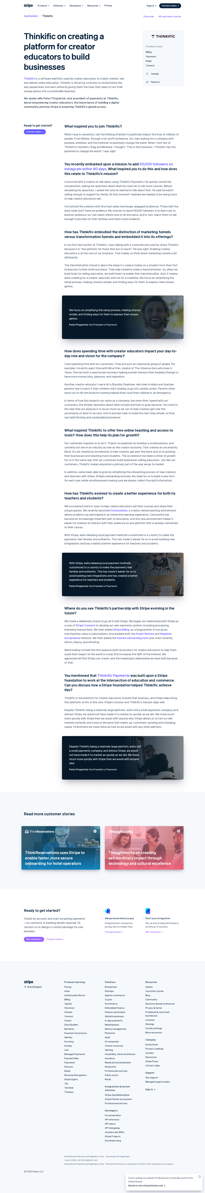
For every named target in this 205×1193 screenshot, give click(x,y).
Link (66, 1049)
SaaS (107, 1037)
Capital (68, 1003)
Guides (149, 986)
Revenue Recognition (75, 1075)
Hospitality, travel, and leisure (120, 1054)
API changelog (112, 1127)
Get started (33, 939)
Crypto (68, 1020)
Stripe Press (151, 1061)
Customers (31, 16)
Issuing (68, 1045)
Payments (69, 1062)
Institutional (151, 1044)
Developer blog (113, 1140)
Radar (67, 1070)
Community (151, 999)
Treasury (69, 1091)
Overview (148, 16)
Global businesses (114, 1016)
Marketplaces (112, 1024)
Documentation (113, 1115)
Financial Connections (75, 1033)
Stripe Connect (85, 625)
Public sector (112, 1075)
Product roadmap (154, 1048)
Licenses (150, 1019)
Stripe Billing (121, 629)
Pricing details (113, 931)
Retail (108, 1079)
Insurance (110, 1058)
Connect (68, 1016)
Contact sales (169, 5)
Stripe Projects (113, 1136)
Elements (69, 1028)
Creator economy (114, 1045)
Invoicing (69, 1041)
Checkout (69, 1007)
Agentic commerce (115, 995)
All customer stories (170, 16)
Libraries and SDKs (114, 1132)
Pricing (108, 5)
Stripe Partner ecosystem (118, 1099)
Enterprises (111, 986)
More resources (153, 1032)
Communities (118, 510)
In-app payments (114, 1020)
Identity (68, 1037)
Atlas (67, 991)
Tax (66, 1083)
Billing (67, 999)
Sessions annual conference (160, 1003)
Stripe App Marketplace (117, 1094)
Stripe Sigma (71, 1079)
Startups (109, 991)
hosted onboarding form (132, 638)
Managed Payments (74, 1054)
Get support (151, 1077)
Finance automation (115, 1012)
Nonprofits (110, 1066)
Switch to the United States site (145, 1185)
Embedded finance (115, 1007)
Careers (149, 1052)
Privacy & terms (153, 1007)
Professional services (116, 1070)
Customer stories (154, 991)
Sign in (150, 5)
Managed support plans (157, 1081)
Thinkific (29, 78)
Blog (147, 995)
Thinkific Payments (113, 675)
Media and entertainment (118, 1062)
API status (110, 1123)
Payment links (71, 1058)
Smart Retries (145, 633)
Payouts (68, 1066)
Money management (115, 1028)
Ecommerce (111, 1003)
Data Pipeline (71, 1024)
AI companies (112, 1041)
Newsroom (151, 1057)
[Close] (199, 1177)
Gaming (109, 1049)
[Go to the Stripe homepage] (27, 982)
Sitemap (149, 1024)
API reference (153, 931)
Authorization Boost (74, 995)
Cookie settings (153, 1028)
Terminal (68, 1087)
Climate (68, 1012)
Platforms (110, 1033)
